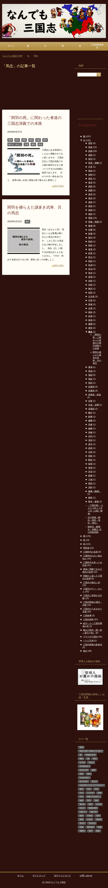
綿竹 (94, 759)
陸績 (90, 241)
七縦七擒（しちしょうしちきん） (92, 785)
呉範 (90, 452)
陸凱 (90, 245)
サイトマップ (39, 876)
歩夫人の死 (84, 770)
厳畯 (90, 428)
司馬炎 (89, 816)
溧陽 (96, 801)
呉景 (90, 167)
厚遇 (90, 804)
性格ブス (83, 812)
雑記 (85, 651)
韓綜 (90, 261)
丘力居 (82, 763)
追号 (88, 801)
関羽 (17, 140)
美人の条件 (84, 782)
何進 (96, 789)
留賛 (90, 464)
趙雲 (99, 793)
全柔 (90, 308)
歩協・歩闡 (93, 405)
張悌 (90, 468)
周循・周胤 (93, 222)
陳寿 (81, 759)
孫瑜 (90, 206)
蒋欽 (90, 312)
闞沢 (90, 413)
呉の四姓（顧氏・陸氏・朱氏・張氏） (94, 520)
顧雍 (90, 417)
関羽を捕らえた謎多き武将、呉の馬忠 (97, 357)
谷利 (90, 436)
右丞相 (89, 820)
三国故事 (87, 615)
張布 (88, 789)
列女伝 (91, 763)
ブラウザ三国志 (90, 637)
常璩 (81, 827)
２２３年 (90, 793)
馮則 (90, 440)
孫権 (90, 151)
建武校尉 (90, 827)
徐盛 (90, 316)
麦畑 (81, 789)
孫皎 (90, 214)
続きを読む (59, 186)
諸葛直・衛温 (94, 395)
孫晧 (90, 202)
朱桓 (90, 320)
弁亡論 (98, 804)
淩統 (90, 281)
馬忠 (40, 144)
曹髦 (81, 820)
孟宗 (90, 444)
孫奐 (90, 210)
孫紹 (90, 171)
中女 (81, 797)
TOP (14, 56)
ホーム (11, 46)
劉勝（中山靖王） (93, 797)
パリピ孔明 (88, 641)
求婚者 (98, 820)
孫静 (90, 155)
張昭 (90, 375)
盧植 (93, 770)
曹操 (10, 140)
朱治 (90, 269)
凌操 (90, 277)
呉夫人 (82, 808)
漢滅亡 (82, 831)
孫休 (90, 198)
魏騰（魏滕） (94, 491)
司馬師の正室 (90, 755)
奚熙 (90, 483)
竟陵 (81, 816)
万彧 (90, 479)
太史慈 (91, 296)
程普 (90, 253)
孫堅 (90, 143)
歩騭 (90, 401)
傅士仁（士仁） (14, 144)
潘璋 (33, 144)
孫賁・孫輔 (93, 163)
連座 (81, 774)
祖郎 (90, 293)
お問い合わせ (86, 876)
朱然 (90, 273)
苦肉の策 (92, 823)
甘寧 (90, 300)
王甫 (26, 144)
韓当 (90, 257)
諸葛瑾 (91, 387)
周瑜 (90, 218)
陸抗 (90, 237)
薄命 (90, 831)
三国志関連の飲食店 (92, 645)
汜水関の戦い (84, 766)
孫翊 (90, 175)
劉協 (98, 831)
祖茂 (90, 265)
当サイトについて (62, 876)
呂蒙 (38, 140)
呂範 (90, 285)
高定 (81, 747)
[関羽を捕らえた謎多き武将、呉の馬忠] (23, 252)
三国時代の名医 (90, 552)
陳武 (90, 289)
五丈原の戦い (84, 778)
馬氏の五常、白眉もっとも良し (91, 751)
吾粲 (90, 424)
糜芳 (45, 140)
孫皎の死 (93, 812)
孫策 (90, 147)
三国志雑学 (88, 619)
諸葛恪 (91, 391)
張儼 (90, 432)
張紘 (90, 379)
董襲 (90, 324)
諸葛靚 (91, 409)
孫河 (90, 159)
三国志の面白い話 (91, 582)
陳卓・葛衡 (93, 501)
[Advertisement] (36, 90)
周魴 (90, 456)
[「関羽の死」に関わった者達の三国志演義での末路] (23, 172)
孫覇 (90, 190)
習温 (90, 371)
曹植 (88, 774)
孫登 (90, 182)
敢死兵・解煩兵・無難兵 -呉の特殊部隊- (95, 529)
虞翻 (90, 421)
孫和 (90, 186)
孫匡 (90, 179)
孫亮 (90, 194)
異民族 (86, 548)
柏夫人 (94, 782)
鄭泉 (90, 460)
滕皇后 (82, 804)
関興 (24, 140)
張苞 (31, 140)
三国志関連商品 (97, 46)
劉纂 (90, 476)
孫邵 (90, 383)
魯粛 (90, 226)
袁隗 (99, 827)
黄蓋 (90, 249)
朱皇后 (82, 823)
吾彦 (90, 472)
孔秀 (98, 816)
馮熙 (90, 487)
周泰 (90, 304)
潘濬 (90, 367)
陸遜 (90, 234)
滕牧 (90, 498)
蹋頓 (81, 801)
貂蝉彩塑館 (93, 808)
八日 (81, 793)
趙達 (90, 448)
